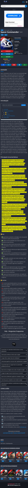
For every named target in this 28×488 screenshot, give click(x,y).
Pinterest (14, 65)
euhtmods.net (23, 427)
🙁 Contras (6, 114)
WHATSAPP (8, 56)
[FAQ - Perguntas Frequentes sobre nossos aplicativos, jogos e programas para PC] (14, 346)
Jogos (8, 30)
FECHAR (23, 105)
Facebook (3, 65)
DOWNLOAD (8, 51)
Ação (11, 30)
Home (5, 30)
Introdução (5, 109)
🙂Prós (5, 112)
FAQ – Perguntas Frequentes (8, 115)
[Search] (26, 6)
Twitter (8, 65)
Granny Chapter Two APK (19, 432)
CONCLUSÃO (5, 117)
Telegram (19, 65)
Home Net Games (18, 39)
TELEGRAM (8, 54)
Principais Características (7, 111)
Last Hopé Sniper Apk (8, 432)
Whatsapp (24, 65)
